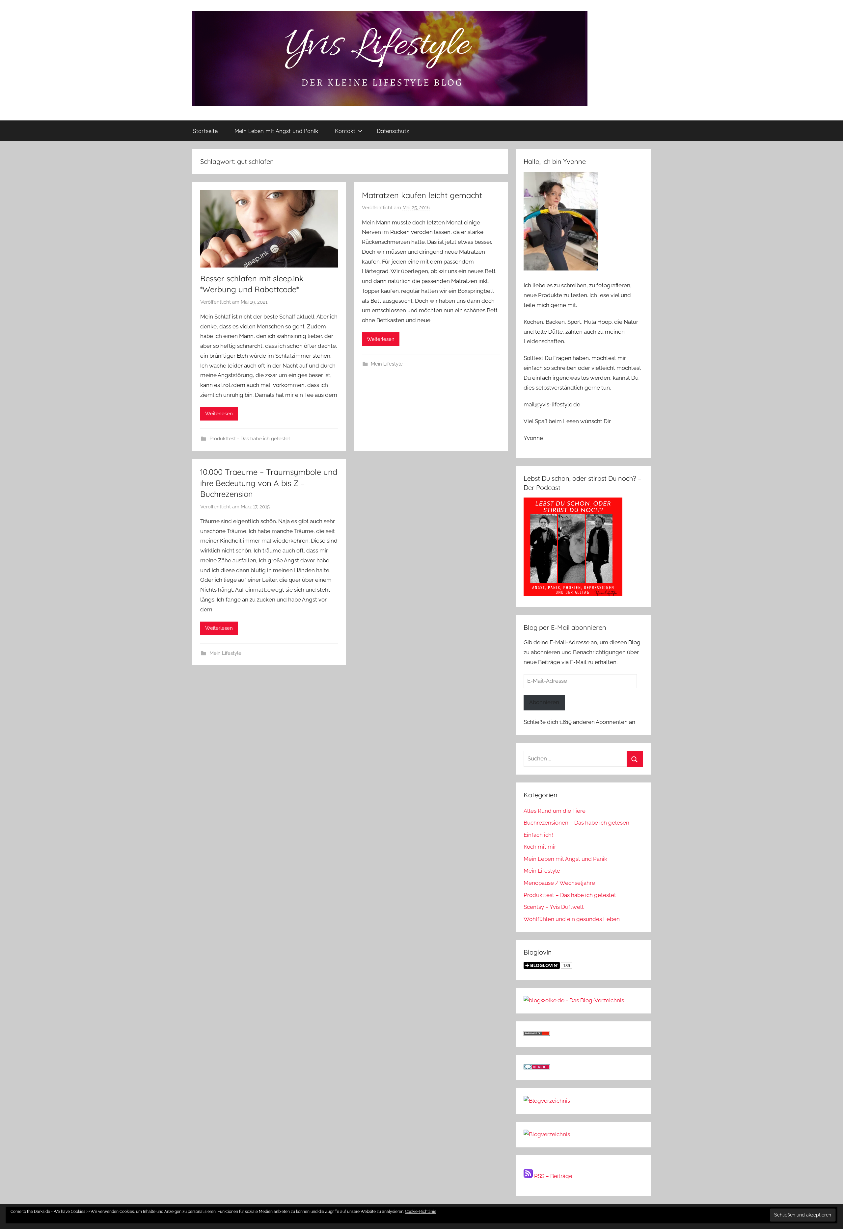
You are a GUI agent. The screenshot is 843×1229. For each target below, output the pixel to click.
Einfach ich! (538, 835)
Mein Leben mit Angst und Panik (276, 130)
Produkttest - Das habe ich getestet (249, 439)
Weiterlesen (219, 414)
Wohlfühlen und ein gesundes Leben (572, 919)
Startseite (205, 130)
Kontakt (345, 130)
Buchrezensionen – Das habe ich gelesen (576, 822)
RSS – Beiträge (552, 1176)
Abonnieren (544, 702)
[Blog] (547, 1134)
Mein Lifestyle (387, 364)
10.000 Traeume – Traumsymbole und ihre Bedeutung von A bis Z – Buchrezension (268, 483)
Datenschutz (393, 130)
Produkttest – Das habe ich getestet (570, 895)
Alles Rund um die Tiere (554, 810)
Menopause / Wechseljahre (559, 883)
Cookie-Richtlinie (420, 1211)
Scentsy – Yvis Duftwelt (554, 907)
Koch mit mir (540, 846)
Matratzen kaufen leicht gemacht (422, 195)
